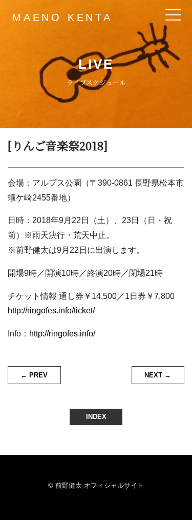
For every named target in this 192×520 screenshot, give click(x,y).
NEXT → (157, 375)
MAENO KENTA (62, 17)
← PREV (34, 375)
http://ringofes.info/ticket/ (51, 310)
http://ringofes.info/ (62, 333)
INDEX (96, 417)
